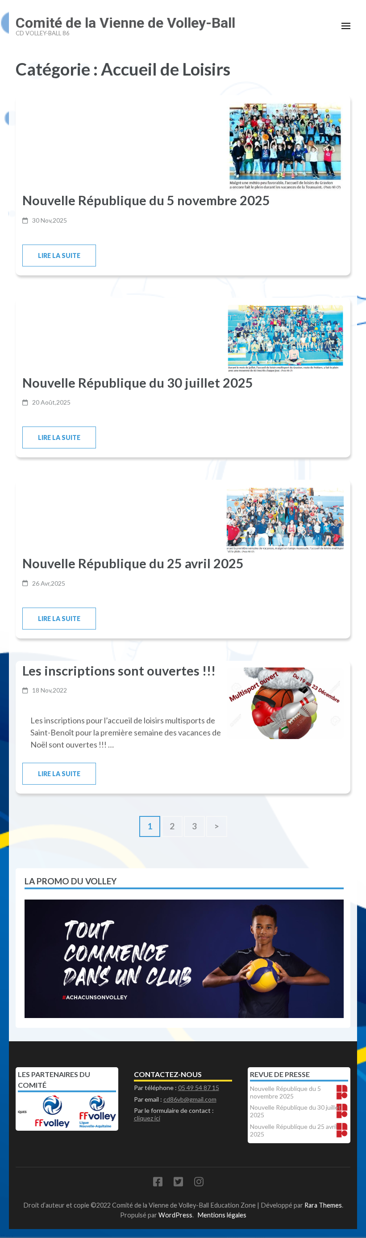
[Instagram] (199, 1183)
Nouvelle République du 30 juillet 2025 (137, 382)
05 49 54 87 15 (198, 1087)
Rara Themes (323, 1205)
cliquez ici (147, 1118)
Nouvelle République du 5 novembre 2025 (146, 200)
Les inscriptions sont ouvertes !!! (119, 670)
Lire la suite (59, 255)
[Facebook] (157, 1183)
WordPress (175, 1215)
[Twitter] (178, 1183)
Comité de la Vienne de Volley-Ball (125, 22)
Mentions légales (221, 1215)
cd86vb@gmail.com (189, 1099)
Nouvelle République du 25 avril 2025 (133, 563)
